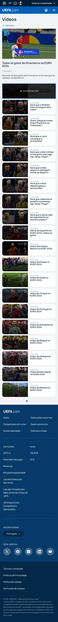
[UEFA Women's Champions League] (15, 2)
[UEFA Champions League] (4, 2)
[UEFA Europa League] (20, 2)
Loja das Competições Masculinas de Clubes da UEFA (15, 492)
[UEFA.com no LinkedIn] (39, 554)
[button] (53, 10)
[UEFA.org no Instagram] (28, 554)
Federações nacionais (41, 417)
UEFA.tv (7, 452)
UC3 (32, 459)
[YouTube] (50, 554)
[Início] (11, 411)
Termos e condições (13, 568)
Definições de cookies (14, 588)
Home (10, 10)
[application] (29, 44)
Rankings (7, 466)
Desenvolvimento (39, 424)
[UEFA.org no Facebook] (18, 554)
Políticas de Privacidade (15, 575)
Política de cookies (12, 581)
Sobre (6, 417)
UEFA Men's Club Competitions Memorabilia (11, 506)
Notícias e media (39, 430)
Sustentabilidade (11, 430)
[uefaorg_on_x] (7, 554)
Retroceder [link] (9, 25)
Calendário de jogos (13, 459)
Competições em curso (14, 424)
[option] (29, 91)
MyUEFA (34, 452)
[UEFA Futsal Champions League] (10, 2)
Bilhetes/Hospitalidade (14, 472)
